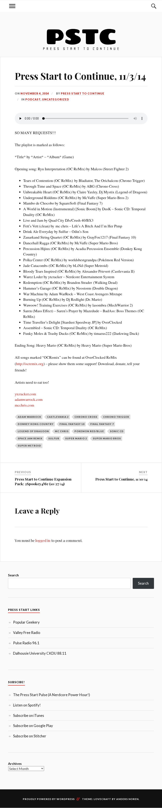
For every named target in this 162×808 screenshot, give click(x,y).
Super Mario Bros (107, 438)
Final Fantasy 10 (71, 424)
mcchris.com (24, 405)
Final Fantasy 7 (102, 424)
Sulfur (53, 438)
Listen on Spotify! (27, 705)
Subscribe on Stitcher (29, 736)
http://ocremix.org (29, 363)
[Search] (150, 6)
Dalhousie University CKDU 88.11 (39, 653)
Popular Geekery (26, 622)
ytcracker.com (25, 393)
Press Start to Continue (82, 93)
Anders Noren (127, 799)
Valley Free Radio (26, 632)
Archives (15, 763)
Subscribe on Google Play (33, 725)
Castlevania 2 (58, 416)
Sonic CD (117, 431)
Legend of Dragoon (33, 431)
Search (13, 575)
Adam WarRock (29, 416)
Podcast (32, 99)
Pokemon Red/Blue (89, 431)
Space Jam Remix (30, 438)
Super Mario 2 (76, 438)
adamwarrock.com (29, 399)
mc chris (62, 431)
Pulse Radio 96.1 (26, 643)
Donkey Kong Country (36, 424)
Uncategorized (55, 99)
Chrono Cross (85, 416)
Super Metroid (29, 445)
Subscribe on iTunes (28, 715)
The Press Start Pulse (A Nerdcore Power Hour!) (51, 695)
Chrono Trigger (116, 416)
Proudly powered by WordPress (49, 799)
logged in (42, 540)
